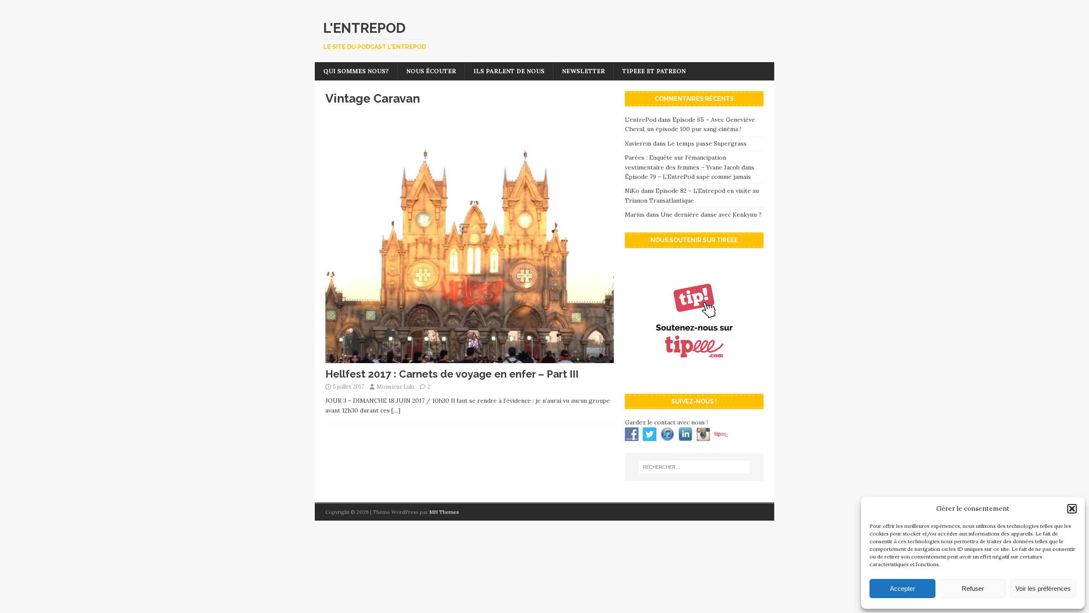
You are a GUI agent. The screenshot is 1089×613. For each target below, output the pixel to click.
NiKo (632, 191)
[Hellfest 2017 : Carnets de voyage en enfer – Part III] (469, 358)
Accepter (902, 588)
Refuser (973, 588)
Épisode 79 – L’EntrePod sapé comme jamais (688, 176)
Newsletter (583, 71)
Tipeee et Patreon (654, 71)
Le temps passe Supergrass (707, 143)
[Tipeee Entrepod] (694, 378)
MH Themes (444, 512)
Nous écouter (431, 71)
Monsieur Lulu (395, 386)
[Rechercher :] (694, 467)
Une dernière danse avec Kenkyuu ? (711, 214)
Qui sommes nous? (356, 71)
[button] (1072, 508)
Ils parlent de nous (508, 71)
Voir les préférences (1043, 588)
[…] (395, 410)
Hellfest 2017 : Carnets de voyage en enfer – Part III (452, 374)
